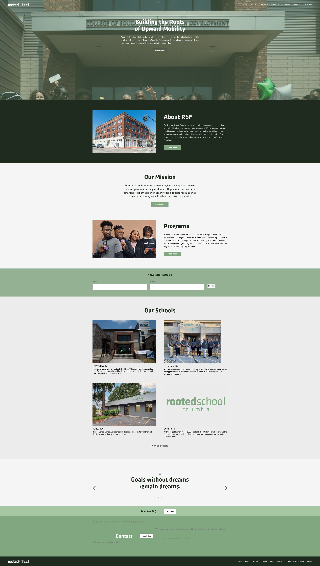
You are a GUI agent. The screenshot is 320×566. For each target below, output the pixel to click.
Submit (211, 286)
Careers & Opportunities (295, 561)
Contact (308, 5)
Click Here (170, 511)
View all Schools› (160, 445)
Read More (172, 147)
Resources (297, 5)
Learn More (160, 50)
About (253, 5)
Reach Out (146, 536)
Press (287, 5)
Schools (264, 5)
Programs (275, 5)
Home (245, 5)
